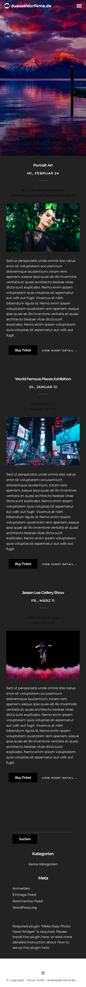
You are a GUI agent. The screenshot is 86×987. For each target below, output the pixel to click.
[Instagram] (43, 973)
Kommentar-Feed (28, 901)
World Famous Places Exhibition (43, 379)
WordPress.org (25, 908)
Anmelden (21, 888)
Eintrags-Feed (24, 895)
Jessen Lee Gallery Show (43, 592)
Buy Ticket (23, 350)
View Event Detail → (59, 350)
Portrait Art (43, 165)
